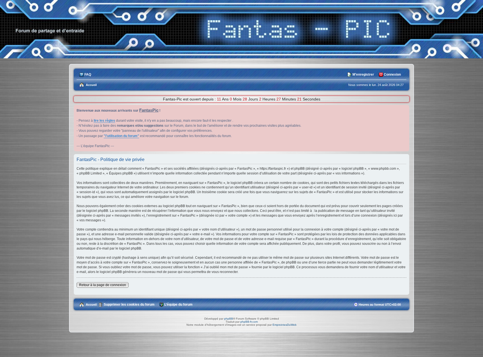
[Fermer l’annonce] (404, 109)
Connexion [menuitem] (392, 74)
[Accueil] (241, 56)
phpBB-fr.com (249, 321)
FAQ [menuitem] (87, 74)
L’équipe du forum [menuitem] (178, 304)
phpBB (228, 318)
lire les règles (104, 121)
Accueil (91, 304)
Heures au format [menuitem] (380, 304)
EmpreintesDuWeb (285, 324)
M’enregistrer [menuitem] (363, 74)
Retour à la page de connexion (102, 285)
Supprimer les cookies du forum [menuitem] (129, 304)
